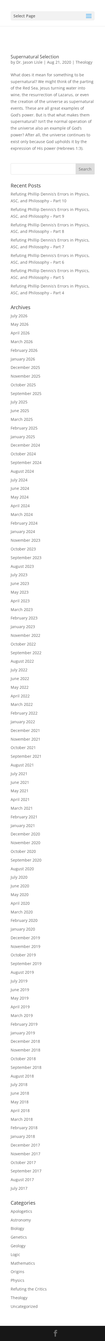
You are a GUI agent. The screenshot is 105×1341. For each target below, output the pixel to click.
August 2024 (22, 471)
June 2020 (20, 885)
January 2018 (23, 1136)
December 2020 (25, 834)
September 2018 (26, 1067)
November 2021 (25, 739)
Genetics (19, 1237)
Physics (17, 1280)
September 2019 (26, 963)
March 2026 (22, 341)
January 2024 (23, 531)
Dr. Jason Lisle (29, 62)
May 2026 (20, 324)
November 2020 (25, 842)
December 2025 (25, 367)
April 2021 (20, 799)
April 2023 (20, 600)
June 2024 (20, 488)
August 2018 (22, 1076)
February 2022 (24, 713)
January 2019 (23, 1032)
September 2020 (26, 860)
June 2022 (20, 678)
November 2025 (25, 376)
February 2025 (24, 428)
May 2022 (20, 687)
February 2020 (24, 920)
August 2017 (22, 1179)
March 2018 (22, 1119)
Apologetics (21, 1211)
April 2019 (20, 1006)
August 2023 (22, 566)
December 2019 (25, 937)
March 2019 (22, 1015)
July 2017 (19, 1188)
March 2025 (22, 419)
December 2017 (25, 1145)
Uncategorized (24, 1306)
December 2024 (25, 445)
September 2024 (26, 462)
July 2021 (19, 773)
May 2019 (20, 998)
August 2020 (22, 868)
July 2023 (19, 574)
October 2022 (23, 644)
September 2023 (26, 557)
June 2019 (20, 989)
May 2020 (20, 894)
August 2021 (22, 765)
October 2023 (23, 549)
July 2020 (19, 877)
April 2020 (20, 903)
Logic (15, 1254)
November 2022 (25, 635)
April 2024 (20, 505)
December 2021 (25, 730)
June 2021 (20, 782)
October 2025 (23, 384)
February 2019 (24, 1024)
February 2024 (24, 523)
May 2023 (20, 592)
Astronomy (21, 1220)
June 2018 (20, 1093)
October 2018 (23, 1058)
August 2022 (22, 661)
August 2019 (22, 972)
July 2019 (19, 981)
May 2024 (20, 497)
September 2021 (26, 756)
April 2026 (20, 333)
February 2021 (24, 816)
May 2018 (20, 1102)
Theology (84, 62)
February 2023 (24, 618)
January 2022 (23, 721)
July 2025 (19, 402)
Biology (17, 1228)
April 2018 (20, 1110)
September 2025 (26, 393)
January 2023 (23, 626)
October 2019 (23, 954)
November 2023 (25, 540)
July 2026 (19, 315)
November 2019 (25, 946)
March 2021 (22, 808)
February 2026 (24, 350)
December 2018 (25, 1041)
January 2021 (23, 825)
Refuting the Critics (29, 1289)
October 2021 (23, 747)
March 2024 (22, 514)
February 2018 (24, 1127)
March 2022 (22, 704)
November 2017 (25, 1153)
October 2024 (23, 453)
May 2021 (20, 790)
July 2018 (19, 1084)
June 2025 (20, 410)
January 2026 (23, 359)
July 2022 (19, 669)
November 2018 (25, 1050)
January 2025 (23, 436)
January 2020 (23, 929)
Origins (17, 1271)
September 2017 (26, 1171)
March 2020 (22, 912)
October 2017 (23, 1162)
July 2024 (19, 480)
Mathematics (23, 1263)
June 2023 (20, 583)
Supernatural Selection (35, 57)
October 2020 (23, 851)
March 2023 (22, 609)
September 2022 (26, 652)
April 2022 (20, 696)
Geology (18, 1245)
